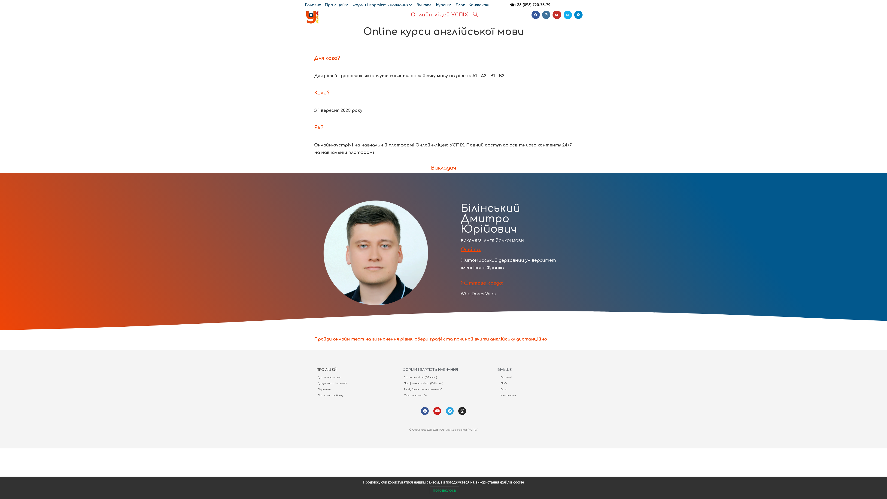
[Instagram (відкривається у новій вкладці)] (546, 15)
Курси (442, 5)
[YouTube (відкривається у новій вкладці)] (557, 15)
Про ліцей (335, 5)
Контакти (478, 5)
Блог (460, 5)
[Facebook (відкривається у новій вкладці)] (536, 15)
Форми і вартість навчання (380, 5)
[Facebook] (425, 411)
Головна (313, 5)
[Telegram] (450, 411)
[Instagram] (462, 411)
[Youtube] (437, 411)
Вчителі (424, 5)
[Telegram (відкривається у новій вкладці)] (578, 15)
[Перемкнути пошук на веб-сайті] (475, 15)
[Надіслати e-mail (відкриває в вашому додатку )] (568, 15)
